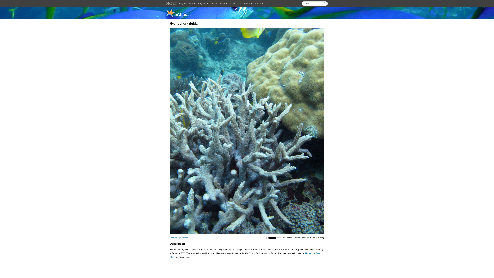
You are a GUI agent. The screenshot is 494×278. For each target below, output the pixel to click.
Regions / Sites (186, 3)
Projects (202, 3)
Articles (214, 3)
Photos (247, 3)
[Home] (171, 4)
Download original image (179, 238)
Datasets (234, 3)
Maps (222, 3)
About (258, 3)
